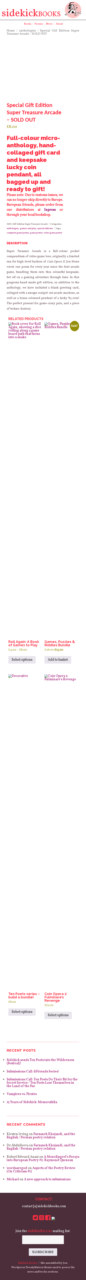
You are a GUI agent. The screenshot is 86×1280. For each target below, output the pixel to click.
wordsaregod (17, 1168)
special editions (45, 228)
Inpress (50, 210)
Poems (38, 24)
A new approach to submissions (47, 1179)
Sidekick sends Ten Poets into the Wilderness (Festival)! (40, 1062)
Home (11, 31)
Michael (13, 1179)
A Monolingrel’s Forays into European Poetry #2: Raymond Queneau (43, 1159)
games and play (28, 228)
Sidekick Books (27, 1263)
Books (27, 24)
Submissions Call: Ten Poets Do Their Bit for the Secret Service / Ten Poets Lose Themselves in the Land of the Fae (42, 1083)
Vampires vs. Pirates (22, 1094)
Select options (22, 660)
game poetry (36, 232)
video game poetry (53, 232)
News (49, 24)
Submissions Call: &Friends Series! (33, 1071)
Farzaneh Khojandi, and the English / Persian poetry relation (41, 1136)
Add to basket (58, 660)
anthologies (27, 31)
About (59, 24)
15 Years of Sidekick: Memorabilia (32, 1102)
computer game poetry (18, 232)
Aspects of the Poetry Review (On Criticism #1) (41, 1170)
